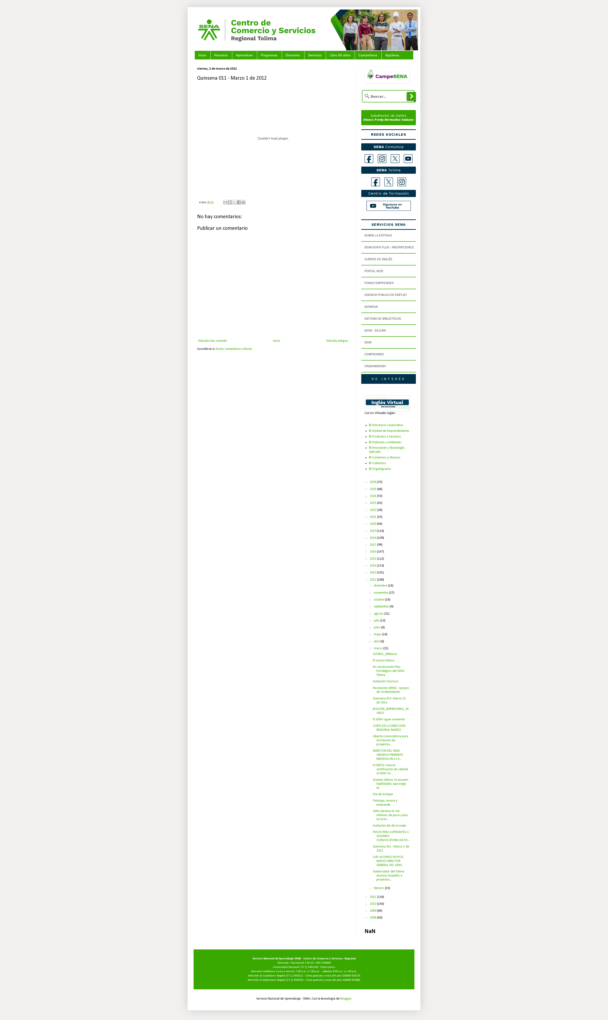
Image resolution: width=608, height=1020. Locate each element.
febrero (379, 888)
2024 (373, 496)
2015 (373, 559)
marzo (378, 648)
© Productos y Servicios (385, 436)
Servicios (315, 55)
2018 (373, 538)
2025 (373, 489)
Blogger (345, 999)
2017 (373, 545)
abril (377, 641)
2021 (373, 517)
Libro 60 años (340, 55)
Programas (269, 55)
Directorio (292, 55)
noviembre (381, 593)
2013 (373, 572)
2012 (373, 580)
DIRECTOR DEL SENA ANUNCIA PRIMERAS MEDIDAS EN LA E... (388, 755)
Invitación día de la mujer (390, 826)
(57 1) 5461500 (309, 967)
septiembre (382, 606)
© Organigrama (380, 469)
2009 (373, 911)
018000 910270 (351, 975)
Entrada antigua (337, 341)
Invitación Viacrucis (386, 681)
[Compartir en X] (234, 202)
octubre (379, 599)
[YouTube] (408, 158)
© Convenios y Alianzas (384, 457)
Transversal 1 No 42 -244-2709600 (310, 963)
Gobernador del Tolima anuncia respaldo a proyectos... (388, 875)
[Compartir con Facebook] (239, 202)
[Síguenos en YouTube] (388, 206)
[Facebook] (369, 158)
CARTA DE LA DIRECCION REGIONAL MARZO (389, 728)
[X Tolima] (388, 182)
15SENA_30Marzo (385, 654)
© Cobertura (377, 463)
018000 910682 (351, 980)
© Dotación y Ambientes (385, 442)
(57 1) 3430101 (295, 980)
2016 (373, 551)
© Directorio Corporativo (386, 425)
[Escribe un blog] (230, 202)
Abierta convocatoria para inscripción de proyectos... (390, 740)
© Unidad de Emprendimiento (389, 431)
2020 (373, 524)
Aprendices (244, 55)
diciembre (381, 585)
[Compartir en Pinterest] (243, 202)
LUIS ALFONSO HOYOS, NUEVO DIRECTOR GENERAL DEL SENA (388, 861)
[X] (395, 158)
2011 (373, 897)
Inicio (202, 55)
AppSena (392, 55)
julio (377, 620)
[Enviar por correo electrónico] (225, 202)
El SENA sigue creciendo (389, 719)
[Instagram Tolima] (401, 182)
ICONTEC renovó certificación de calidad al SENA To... (390, 769)
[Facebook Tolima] (375, 182)
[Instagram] (382, 158)
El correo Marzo (383, 660)
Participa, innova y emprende (385, 803)
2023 (373, 503)
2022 (373, 510)
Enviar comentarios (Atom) (234, 349)
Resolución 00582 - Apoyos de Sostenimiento (391, 690)
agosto (379, 614)
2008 (373, 917)
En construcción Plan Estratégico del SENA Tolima (388, 671)
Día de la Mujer (383, 794)
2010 (373, 904)
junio (377, 627)
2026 (373, 482)
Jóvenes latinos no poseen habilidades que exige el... (390, 784)
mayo (378, 634)
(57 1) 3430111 (294, 975)
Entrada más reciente (212, 341)
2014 (373, 566)
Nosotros (221, 55)
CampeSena (367, 55)
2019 (373, 531)
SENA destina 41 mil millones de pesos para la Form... (390, 815)
